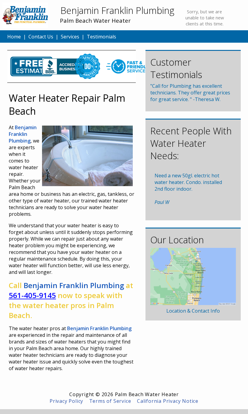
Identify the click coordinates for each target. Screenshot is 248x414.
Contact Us (40, 36)
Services (70, 36)
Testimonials (101, 36)
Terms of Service (110, 401)
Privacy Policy (66, 401)
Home (14, 36)
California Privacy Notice (167, 401)
